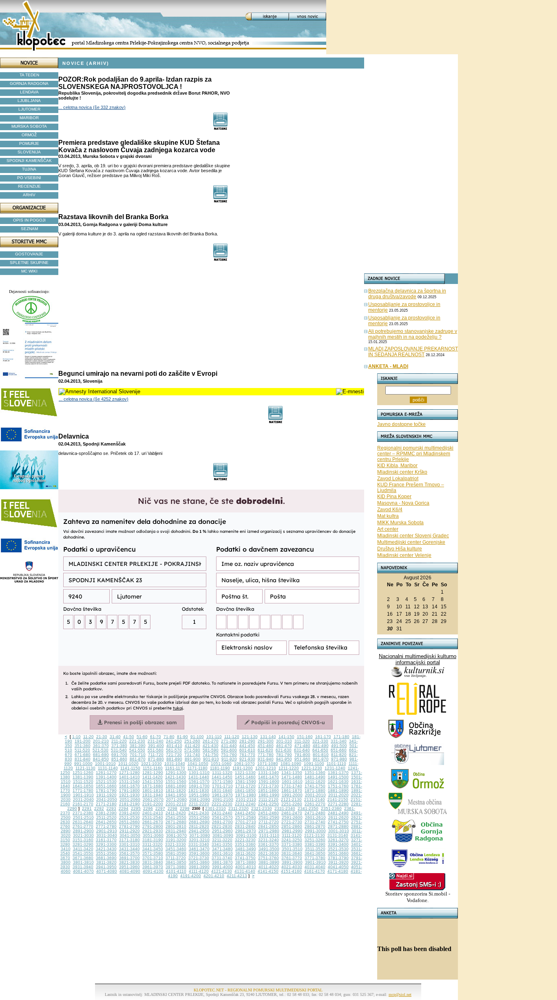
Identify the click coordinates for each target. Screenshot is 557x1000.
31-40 (115, 736)
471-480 (302, 745)
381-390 (138, 745)
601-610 (247, 750)
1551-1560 (176, 781)
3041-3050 (129, 835)
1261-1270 (106, 772)
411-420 (192, 745)
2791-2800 (152, 826)
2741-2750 (338, 822)
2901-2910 (106, 831)
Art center (387, 529)
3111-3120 (292, 835)
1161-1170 (175, 768)
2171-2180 (106, 804)
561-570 (174, 750)
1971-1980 (245, 795)
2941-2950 (199, 831)
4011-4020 (269, 867)
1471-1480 (291, 777)
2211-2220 (199, 804)
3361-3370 (268, 844)
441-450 (247, 745)
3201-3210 (199, 840)
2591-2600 (292, 817)
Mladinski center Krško (402, 472)
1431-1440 (198, 777)
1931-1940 (152, 795)
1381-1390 (83, 777)
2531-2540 (152, 817)
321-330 (320, 741)
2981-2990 (292, 831)
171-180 (341, 736)
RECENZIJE (29, 186)
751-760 (229, 754)
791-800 (302, 754)
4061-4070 (83, 871)
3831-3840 (152, 862)
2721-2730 (291, 822)
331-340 (339, 741)
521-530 (100, 750)
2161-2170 (83, 804)
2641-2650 (106, 822)
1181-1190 (220, 768)
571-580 (192, 750)
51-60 (142, 736)
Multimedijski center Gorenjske (411, 542)
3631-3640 (291, 853)
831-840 (83, 759)
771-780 (266, 754)
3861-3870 (222, 862)
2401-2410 (152, 813)
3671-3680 (83, 858)
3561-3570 (129, 853)
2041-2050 (106, 799)
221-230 (137, 741)
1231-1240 (335, 768)
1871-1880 (315, 790)
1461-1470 (268, 777)
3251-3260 (315, 840)
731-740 (192, 754)
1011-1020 (128, 763)
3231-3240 (268, 840)
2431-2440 (222, 813)
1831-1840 (222, 790)
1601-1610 (292, 781)
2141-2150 (337, 799)
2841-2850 (268, 826)
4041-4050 (338, 867)
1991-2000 (292, 795)
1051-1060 (221, 763)
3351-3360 (245, 844)
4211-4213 (237, 876)
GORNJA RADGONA (29, 83)
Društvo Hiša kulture (399, 549)
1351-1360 (315, 772)
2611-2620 (338, 817)
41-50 (128, 736)
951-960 (302, 759)
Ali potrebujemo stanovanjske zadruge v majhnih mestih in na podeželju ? (412, 334)
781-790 (284, 754)
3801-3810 (83, 862)
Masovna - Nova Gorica (403, 503)
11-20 (88, 736)
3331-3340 (198, 844)
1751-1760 (338, 786)
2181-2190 (129, 804)
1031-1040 (174, 763)
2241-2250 (268, 804)
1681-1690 (176, 786)
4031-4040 (315, 867)
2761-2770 (83, 826)
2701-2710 (245, 822)
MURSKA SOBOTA (29, 126)
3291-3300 (106, 844)
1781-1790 (106, 790)
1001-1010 (105, 763)
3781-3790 (338, 858)
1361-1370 (338, 772)
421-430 (211, 745)
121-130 (250, 736)
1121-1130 (85, 768)
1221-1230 (311, 768)
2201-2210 (176, 804)
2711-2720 (269, 822)
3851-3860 (199, 862)
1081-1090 (291, 763)
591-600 (229, 750)
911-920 (229, 759)
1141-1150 (130, 768)
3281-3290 (83, 844)
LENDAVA (29, 92)
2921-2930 (152, 831)
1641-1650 (83, 786)
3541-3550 (83, 853)
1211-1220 (288, 768)
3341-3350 (222, 844)
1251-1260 (83, 772)
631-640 (302, 750)
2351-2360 (331, 808)
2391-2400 (129, 813)
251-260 (192, 741)
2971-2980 (269, 831)
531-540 (119, 750)
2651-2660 (129, 822)
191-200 (83, 741)
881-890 (174, 759)
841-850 (101, 759)
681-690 (101, 754)
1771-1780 (83, 790)
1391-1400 (106, 777)
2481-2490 (338, 813)
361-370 (101, 745)
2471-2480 (315, 813)
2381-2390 (106, 813)
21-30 (101, 736)
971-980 (339, 759)
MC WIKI (29, 271)
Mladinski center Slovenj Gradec (413, 536)
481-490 (321, 745)
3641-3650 (315, 853)
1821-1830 (198, 790)
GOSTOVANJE (29, 254)
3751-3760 (268, 858)
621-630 (284, 750)
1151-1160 (153, 768)
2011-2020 (338, 795)
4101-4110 (176, 871)
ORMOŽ (29, 135)
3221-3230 (245, 840)
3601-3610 (222, 853)
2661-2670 (152, 822)
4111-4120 (199, 871)
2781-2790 (129, 826)
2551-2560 (199, 817)
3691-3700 (129, 858)
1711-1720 (245, 786)
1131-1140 (108, 768)
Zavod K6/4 (389, 509)
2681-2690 (199, 822)
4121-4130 (221, 871)
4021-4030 (291, 867)
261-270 (211, 741)
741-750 (211, 754)
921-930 (247, 759)
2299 (185, 808)
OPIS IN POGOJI (29, 220)
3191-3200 (176, 840)
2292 (99, 808)
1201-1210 (265, 768)
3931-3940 (83, 867)
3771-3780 (315, 858)
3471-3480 (222, 849)
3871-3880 (245, 862)
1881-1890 (338, 790)
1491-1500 (338, 777)
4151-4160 (291, 871)
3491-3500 (269, 849)
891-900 (193, 759)
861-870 (138, 759)
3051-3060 (153, 835)
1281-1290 (152, 772)
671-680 (83, 754)
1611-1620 (315, 781)
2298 (172, 808)
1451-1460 (245, 777)
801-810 (321, 754)
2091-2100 (222, 799)
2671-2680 (176, 822)
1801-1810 (152, 790)
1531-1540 (129, 781)
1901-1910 (83, 795)
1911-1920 (106, 795)
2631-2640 (83, 822)
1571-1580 (222, 781)
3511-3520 (315, 849)
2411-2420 (176, 813)
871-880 (156, 759)
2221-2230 (222, 804)
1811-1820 (176, 790)
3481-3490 (245, 849)
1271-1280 (129, 772)
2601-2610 (315, 817)
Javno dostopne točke (401, 424)
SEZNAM (29, 228)
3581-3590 (176, 853)
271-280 (229, 741)
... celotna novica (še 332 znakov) (92, 107)
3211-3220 (222, 840)
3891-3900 (292, 862)
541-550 (137, 750)
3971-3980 (176, 867)
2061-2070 (153, 799)
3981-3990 (199, 867)
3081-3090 (222, 835)
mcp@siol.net (400, 994)
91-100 (197, 736)
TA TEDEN (29, 75)
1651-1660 (106, 786)
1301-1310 (199, 772)
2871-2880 (338, 826)
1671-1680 (152, 786)
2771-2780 (106, 826)
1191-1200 (242, 768)
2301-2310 (215, 808)
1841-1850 (245, 790)
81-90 (182, 736)
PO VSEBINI (29, 177)
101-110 (214, 736)
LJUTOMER (29, 109)
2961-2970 (245, 831)
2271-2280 (338, 804)
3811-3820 (106, 862)
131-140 (268, 736)
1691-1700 (199, 786)
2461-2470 (291, 813)
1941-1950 (176, 795)
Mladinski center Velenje (404, 555)
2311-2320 (238, 808)
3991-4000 (222, 867)
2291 (87, 808)
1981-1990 (269, 795)
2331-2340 (284, 808)
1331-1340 (268, 772)
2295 (136, 808)
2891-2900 (83, 831)
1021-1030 (151, 763)
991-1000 (83, 763)
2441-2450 (245, 813)
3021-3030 (83, 835)
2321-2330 (261, 808)
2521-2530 (129, 817)
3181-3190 (152, 840)
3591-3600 (199, 853)
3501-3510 (292, 849)
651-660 (339, 750)
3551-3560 (106, 853)
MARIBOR (29, 117)
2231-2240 (245, 804)
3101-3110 (269, 835)
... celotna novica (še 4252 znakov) (93, 399)
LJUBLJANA (29, 100)
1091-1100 (314, 763)
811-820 (339, 754)
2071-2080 (176, 799)
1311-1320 (222, 772)
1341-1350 (291, 772)
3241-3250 (291, 840)
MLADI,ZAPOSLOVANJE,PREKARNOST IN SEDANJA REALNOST (413, 351)
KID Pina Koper (394, 496)
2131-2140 (314, 799)
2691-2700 (222, 822)
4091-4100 (153, 871)
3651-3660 (338, 853)
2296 (148, 808)
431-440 (229, 745)
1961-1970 (222, 795)
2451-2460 (268, 813)
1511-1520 (83, 781)
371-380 (119, 745)
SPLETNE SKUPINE (29, 262)
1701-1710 (222, 786)
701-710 (138, 754)
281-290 (247, 741)
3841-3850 (176, 862)
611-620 (265, 750)
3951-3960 (129, 867)
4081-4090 (129, 871)
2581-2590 (269, 817)
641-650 (320, 750)
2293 (111, 808)
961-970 (321, 759)
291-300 (266, 741)
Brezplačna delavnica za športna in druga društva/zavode (407, 293)
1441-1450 (222, 777)
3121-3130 (314, 835)
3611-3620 (245, 853)
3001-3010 (338, 831)
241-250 (174, 741)
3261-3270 (338, 840)
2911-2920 (129, 831)
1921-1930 (129, 795)
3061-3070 (176, 835)
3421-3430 (106, 849)
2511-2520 (106, 817)
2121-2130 (291, 799)
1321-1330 (245, 772)
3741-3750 (245, 858)
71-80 (169, 736)
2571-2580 (245, 817)
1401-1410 (129, 777)
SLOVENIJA (29, 152)
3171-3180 (129, 840)
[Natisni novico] (221, 128)
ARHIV (29, 195)
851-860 (119, 759)
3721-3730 (198, 858)
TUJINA (29, 169)
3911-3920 (338, 862)
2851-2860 (291, 826)
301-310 (284, 741)
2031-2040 (83, 799)
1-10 (76, 736)
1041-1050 (198, 763)
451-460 (266, 745)
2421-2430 (198, 813)
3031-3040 (106, 835)
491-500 (339, 745)
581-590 (211, 750)
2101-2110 (246, 799)
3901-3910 (315, 862)
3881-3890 (269, 862)
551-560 (156, 750)
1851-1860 (268, 790)
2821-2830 (222, 826)
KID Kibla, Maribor (397, 465)
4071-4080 (106, 871)
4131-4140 (244, 871)
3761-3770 (291, 858)
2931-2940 (176, 831)
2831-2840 (245, 826)
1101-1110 (336, 763)
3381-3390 (315, 844)
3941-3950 (106, 867)
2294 (123, 808)
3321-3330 (175, 844)
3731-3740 (222, 858)
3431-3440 (129, 849)
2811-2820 (199, 826)
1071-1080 (267, 763)
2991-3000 (315, 831)
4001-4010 (245, 867)
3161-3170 (106, 840)
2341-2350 (308, 808)
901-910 (211, 759)
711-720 (156, 754)
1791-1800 (129, 790)
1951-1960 (199, 795)
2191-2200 (152, 804)
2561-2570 (222, 817)
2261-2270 (315, 804)
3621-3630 (268, 853)
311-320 (302, 741)
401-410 (174, 745)
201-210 (101, 741)
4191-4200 (190, 876)
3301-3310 (129, 844)
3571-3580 (152, 853)
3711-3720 (176, 858)
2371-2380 (83, 813)
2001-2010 (315, 795)
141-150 (286, 736)
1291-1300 (176, 772)
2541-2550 (176, 817)
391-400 (156, 745)
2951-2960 (222, 831)
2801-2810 (176, 826)
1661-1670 (129, 786)
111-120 (231, 736)
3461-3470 (199, 849)
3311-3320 (152, 844)
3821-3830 (129, 862)
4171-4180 (337, 871)
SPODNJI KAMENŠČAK (29, 160)
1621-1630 (338, 781)
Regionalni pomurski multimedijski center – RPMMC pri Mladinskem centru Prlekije (415, 453)
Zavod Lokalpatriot (397, 478)
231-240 (156, 741)
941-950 (284, 759)
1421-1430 (175, 777)
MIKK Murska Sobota (400, 522)
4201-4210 (213, 876)
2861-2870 (315, 826)
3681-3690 (106, 858)
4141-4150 (268, 871)
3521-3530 (338, 849)
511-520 (82, 750)
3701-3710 (152, 858)
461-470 (284, 745)
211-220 (119, 741)
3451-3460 (176, 849)
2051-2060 (129, 799)
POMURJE (29, 143)
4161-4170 (314, 871)
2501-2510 (83, 817)
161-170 (323, 736)
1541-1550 (152, 781)
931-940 (266, 759)
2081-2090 (199, 799)
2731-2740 (315, 822)
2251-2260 (291, 804)
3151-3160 (83, 840)
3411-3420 (83, 849)
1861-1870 (291, 790)
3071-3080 (199, 835)
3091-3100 (246, 835)
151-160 (305, 736)
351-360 (83, 745)
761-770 (247, 754)
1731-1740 (291, 786)
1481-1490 (315, 777)
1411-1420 (152, 777)
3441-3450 (152, 849)
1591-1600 (269, 781)
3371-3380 (291, 844)
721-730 (174, 754)
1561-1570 (199, 781)
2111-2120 (268, 799)
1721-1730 (268, 786)
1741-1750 (315, 786)
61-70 (155, 736)
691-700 (119, 754)
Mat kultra (388, 516)
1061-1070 (244, 763)
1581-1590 (245, 781)
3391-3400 (338, 844)
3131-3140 (337, 835)
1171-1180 (198, 768)
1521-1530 (106, 781)
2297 (160, 808)
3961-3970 (152, 867)
